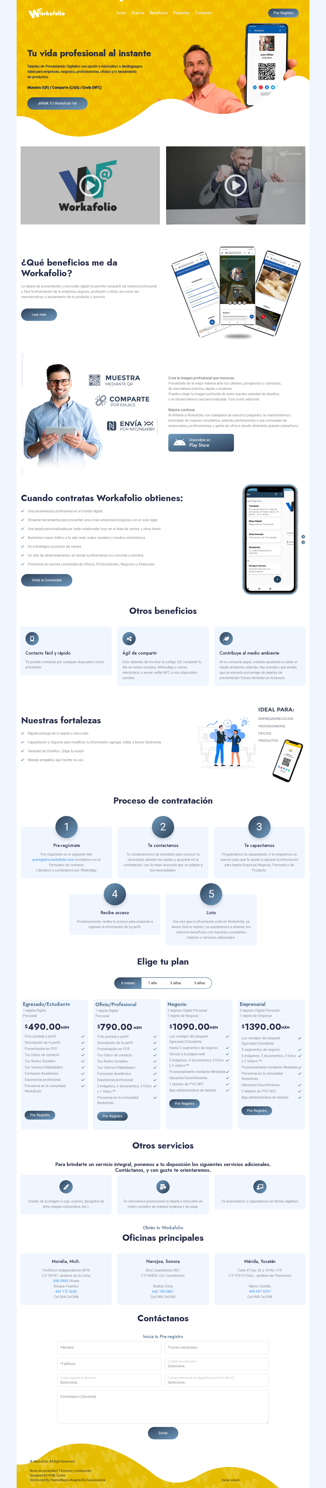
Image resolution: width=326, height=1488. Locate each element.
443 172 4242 (66, 1291)
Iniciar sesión (231, 1480)
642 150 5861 (163, 1291)
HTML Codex (56, 1475)
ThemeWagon (59, 1480)
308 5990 (60, 1281)
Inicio (121, 13)
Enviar (163, 1433)
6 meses (128, 983)
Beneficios (159, 13)
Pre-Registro (283, 13)
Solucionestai (96, 1480)
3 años (175, 983)
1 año (152, 983)
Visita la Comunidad (47, 580)
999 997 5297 (260, 1291)
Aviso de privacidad (43, 1471)
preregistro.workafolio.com (53, 859)
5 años (199, 983)
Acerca (138, 13)
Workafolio (40, 1461)
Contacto (203, 13)
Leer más (39, 314)
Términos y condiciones (75, 1471)
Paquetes (181, 13)
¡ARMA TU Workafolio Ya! (57, 103)
